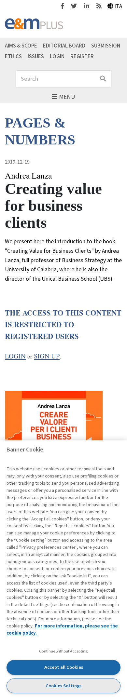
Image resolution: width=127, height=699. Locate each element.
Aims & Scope (21, 45)
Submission (105, 45)
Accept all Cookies (63, 667)
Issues (36, 56)
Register (82, 56)
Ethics (13, 56)
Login (57, 56)
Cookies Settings (63, 685)
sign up (47, 356)
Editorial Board (64, 45)
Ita (118, 6)
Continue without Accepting (63, 651)
